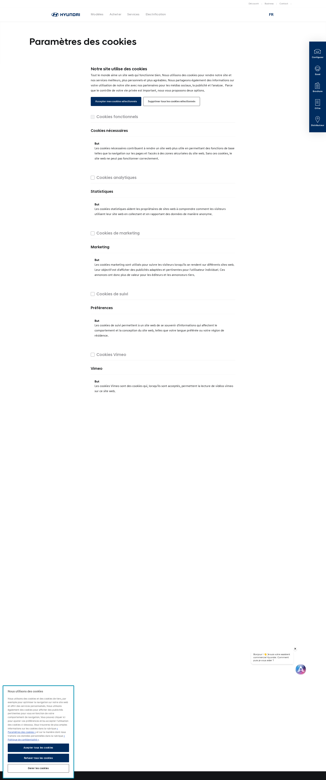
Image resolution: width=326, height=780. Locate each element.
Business (269, 3)
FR (271, 15)
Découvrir (254, 3)
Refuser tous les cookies (38, 757)
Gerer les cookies (38, 768)
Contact (283, 3)
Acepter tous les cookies (38, 747)
